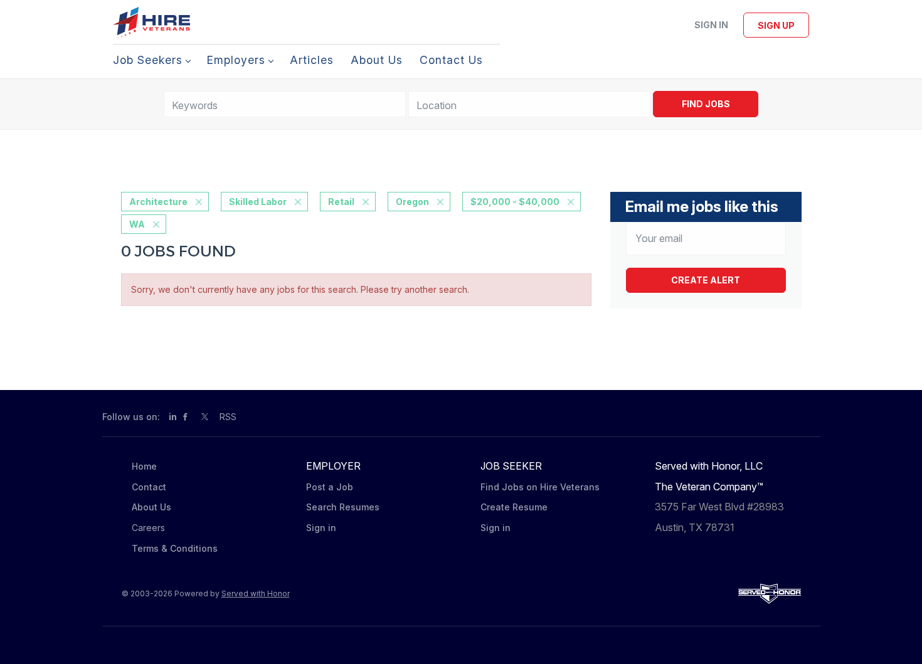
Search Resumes (342, 507)
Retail (341, 201)
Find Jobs (706, 103)
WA (137, 224)
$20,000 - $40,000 (514, 201)
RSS (228, 416)
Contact (149, 487)
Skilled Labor (258, 201)
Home (144, 466)
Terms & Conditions (175, 548)
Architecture (158, 201)
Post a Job (329, 487)
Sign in (711, 24)
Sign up (776, 25)
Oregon (412, 201)
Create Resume (514, 507)
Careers (148, 527)
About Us (151, 507)
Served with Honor (255, 593)
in (173, 416)
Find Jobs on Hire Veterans (540, 487)
